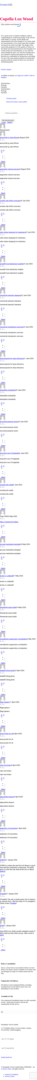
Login (3, 122)
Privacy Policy (10, 1076)
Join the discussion (8, 120)
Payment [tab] (4, 87)
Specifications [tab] (5, 83)
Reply (3, 162)
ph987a (2, 871)
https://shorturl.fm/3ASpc (9, 522)
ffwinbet (13, 903)
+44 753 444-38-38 (7, 1048)
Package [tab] (3, 85)
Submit (9, 122)
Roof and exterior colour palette (16, 102)
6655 (2, 935)
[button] (18, 28)
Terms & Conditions (11, 1074)
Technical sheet (11, 98)
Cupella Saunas (11, 113)
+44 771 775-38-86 (7, 1039)
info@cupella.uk (6, 1057)
